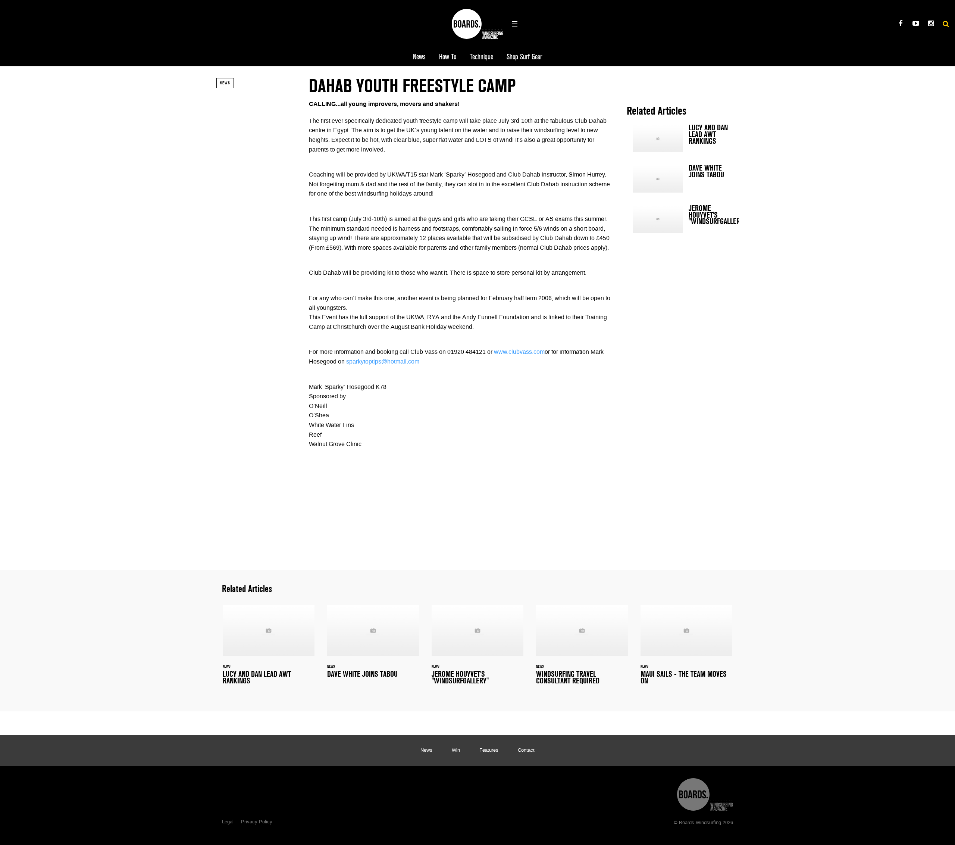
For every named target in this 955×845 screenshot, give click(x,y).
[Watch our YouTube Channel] (915, 24)
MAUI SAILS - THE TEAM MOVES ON (686, 649)
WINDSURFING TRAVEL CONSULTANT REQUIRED (582, 649)
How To (447, 57)
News (419, 57)
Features (488, 750)
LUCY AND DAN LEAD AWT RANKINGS (682, 138)
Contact (526, 750)
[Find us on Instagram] (931, 24)
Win (456, 750)
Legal (228, 822)
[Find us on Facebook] (900, 24)
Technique (481, 57)
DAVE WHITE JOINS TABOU (682, 179)
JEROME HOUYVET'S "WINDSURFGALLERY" (682, 219)
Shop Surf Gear (524, 57)
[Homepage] (705, 792)
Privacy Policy (256, 822)
